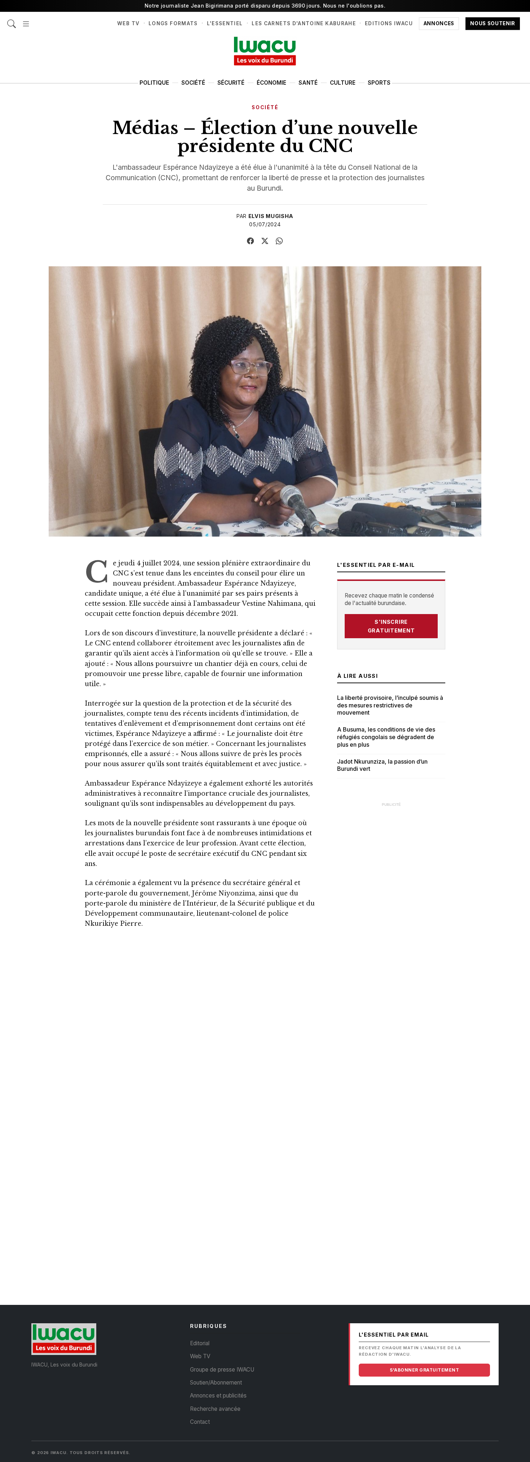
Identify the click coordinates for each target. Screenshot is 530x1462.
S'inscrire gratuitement (391, 626)
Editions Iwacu (389, 23)
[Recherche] (11, 20)
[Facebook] (250, 241)
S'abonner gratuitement (424, 1370)
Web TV (128, 23)
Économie (271, 82)
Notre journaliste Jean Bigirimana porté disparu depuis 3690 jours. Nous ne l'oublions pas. (265, 6)
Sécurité (230, 82)
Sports (379, 82)
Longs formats (173, 23)
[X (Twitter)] (265, 241)
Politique (154, 82)
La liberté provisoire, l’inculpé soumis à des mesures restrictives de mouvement (390, 705)
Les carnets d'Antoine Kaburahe (304, 23)
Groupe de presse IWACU (222, 1369)
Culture (342, 82)
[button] (26, 20)
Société (193, 82)
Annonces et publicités (218, 1395)
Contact (200, 1421)
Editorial (199, 1343)
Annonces (439, 23)
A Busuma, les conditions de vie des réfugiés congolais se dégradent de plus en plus (386, 737)
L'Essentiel (225, 23)
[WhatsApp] (279, 241)
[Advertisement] (391, 919)
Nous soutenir (492, 23)
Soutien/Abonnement (216, 1382)
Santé (308, 82)
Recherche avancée (215, 1408)
